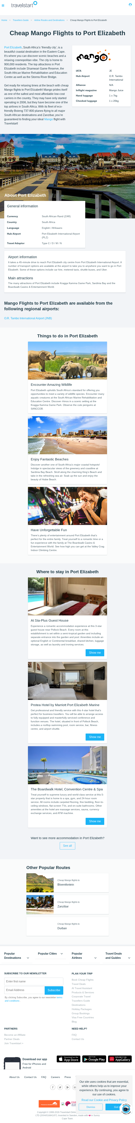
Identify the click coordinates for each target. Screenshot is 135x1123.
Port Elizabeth (13, 47)
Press (68, 1077)
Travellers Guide (81, 1000)
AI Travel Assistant (82, 988)
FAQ (74, 1034)
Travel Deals (79, 984)
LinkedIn (75, 1087)
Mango (48, 119)
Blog (74, 1021)
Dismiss (90, 1107)
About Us (14, 1077)
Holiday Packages (82, 1009)
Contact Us (78, 1039)
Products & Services (83, 992)
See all (67, 845)
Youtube (67, 1087)
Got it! (117, 1107)
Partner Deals (12, 1039)
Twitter (60, 1087)
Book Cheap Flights (83, 979)
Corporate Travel (81, 996)
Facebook (52, 1087)
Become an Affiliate (14, 1034)
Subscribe (54, 990)
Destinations (78, 1005)
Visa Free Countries (83, 1017)
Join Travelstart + (13, 1043)
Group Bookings (81, 1013)
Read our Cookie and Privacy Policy (104, 1100)
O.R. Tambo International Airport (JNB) (28, 318)
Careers (55, 1077)
